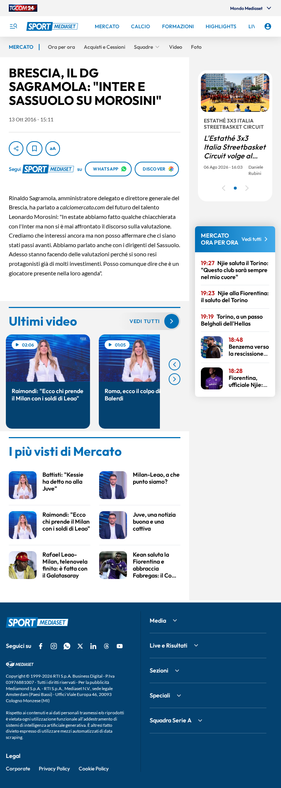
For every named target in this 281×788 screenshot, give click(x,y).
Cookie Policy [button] (94, 768)
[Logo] (53, 26)
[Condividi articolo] (16, 148)
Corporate (18, 768)
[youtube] (119, 646)
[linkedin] (93, 646)
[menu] (13, 26)
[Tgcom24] (23, 8)
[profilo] (268, 26)
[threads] (106, 646)
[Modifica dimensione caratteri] (52, 148)
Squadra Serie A (170, 720)
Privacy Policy (54, 768)
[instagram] (53, 646)
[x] (80, 646)
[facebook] (40, 646)
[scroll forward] (174, 379)
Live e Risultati (168, 645)
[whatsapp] (67, 646)
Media (158, 620)
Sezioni (159, 670)
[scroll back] (174, 364)
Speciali (160, 695)
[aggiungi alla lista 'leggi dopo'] (34, 148)
